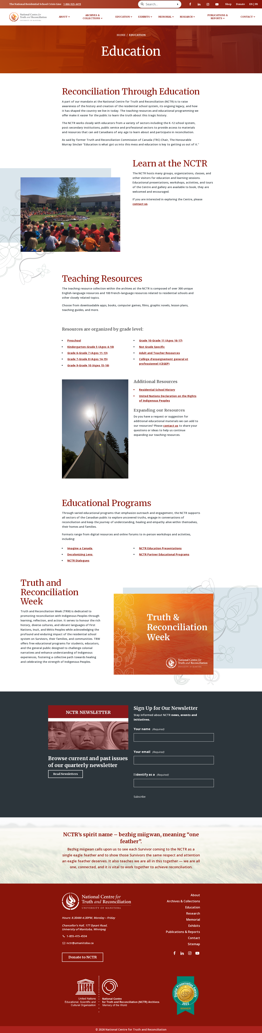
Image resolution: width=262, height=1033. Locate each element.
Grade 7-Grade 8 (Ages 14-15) (87, 359)
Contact (247, 16)
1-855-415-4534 (77, 936)
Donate (240, 4)
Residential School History (157, 389)
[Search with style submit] (178, 4)
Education (122, 16)
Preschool (74, 340)
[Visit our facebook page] (190, 4)
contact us (140, 204)
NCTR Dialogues (78, 560)
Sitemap (194, 944)
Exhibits (144, 16)
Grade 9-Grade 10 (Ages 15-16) (88, 365)
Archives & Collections (91, 17)
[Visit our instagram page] (208, 4)
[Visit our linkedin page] (199, 4)
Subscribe (140, 796)
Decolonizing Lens (80, 554)
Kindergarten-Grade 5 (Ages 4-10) (90, 347)
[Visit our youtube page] (217, 4)
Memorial (164, 16)
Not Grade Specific (152, 347)
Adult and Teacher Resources (159, 353)
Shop (228, 4)
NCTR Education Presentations (160, 548)
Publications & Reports (218, 17)
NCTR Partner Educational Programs (164, 554)
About (63, 16)
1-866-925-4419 (72, 4)
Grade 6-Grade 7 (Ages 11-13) (87, 353)
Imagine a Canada (80, 548)
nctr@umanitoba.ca (80, 943)
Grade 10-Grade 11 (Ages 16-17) (160, 340)
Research (186, 16)
